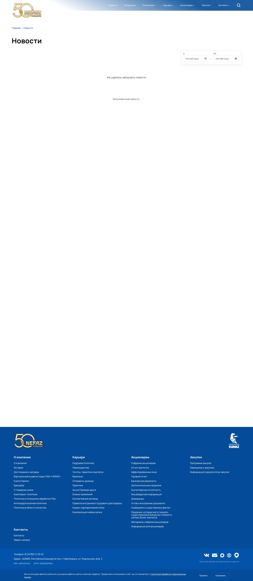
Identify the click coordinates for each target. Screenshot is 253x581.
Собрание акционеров (143, 463)
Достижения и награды (26, 472)
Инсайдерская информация (146, 494)
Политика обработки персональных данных (219, 561)
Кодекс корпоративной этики (88, 507)
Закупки (206, 5)
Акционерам (186, 5)
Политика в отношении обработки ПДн (35, 498)
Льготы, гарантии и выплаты (88, 472)
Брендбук (19, 485)
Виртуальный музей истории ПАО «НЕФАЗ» (37, 476)
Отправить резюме (83, 481)
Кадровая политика (83, 463)
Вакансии (77, 476)
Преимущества (80, 467)
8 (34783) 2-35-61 (34, 554)
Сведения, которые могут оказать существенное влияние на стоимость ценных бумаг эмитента (151, 515)
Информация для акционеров (147, 526)
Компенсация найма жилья (87, 512)
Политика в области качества (30, 507)
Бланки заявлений (82, 494)
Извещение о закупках (202, 467)
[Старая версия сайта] (229, 555)
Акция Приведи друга (84, 490)
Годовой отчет (139, 476)
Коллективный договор (85, 498)
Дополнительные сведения (146, 485)
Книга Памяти (21, 481)
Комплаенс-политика (25, 494)
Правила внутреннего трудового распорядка (97, 503)
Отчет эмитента (140, 467)
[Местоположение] (236, 555)
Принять (203, 575)
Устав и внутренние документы (148, 503)
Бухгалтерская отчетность (146, 490)
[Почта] (214, 555)
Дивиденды (137, 498)
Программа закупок (200, 463)
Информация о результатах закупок (209, 472)
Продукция (129, 5)
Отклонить (221, 575)
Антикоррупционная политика (30, 503)
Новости (112, 5)
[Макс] (222, 555)
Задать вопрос (22, 540)
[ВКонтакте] (206, 555)
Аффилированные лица (144, 472)
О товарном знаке (23, 490)
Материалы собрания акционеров (149, 522)
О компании (148, 5)
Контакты (223, 5)
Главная (16, 28)
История (18, 467)
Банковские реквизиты (143, 481)
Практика (77, 485)
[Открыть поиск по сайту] (239, 5)
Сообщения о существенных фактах (150, 507)
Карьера (167, 5)
